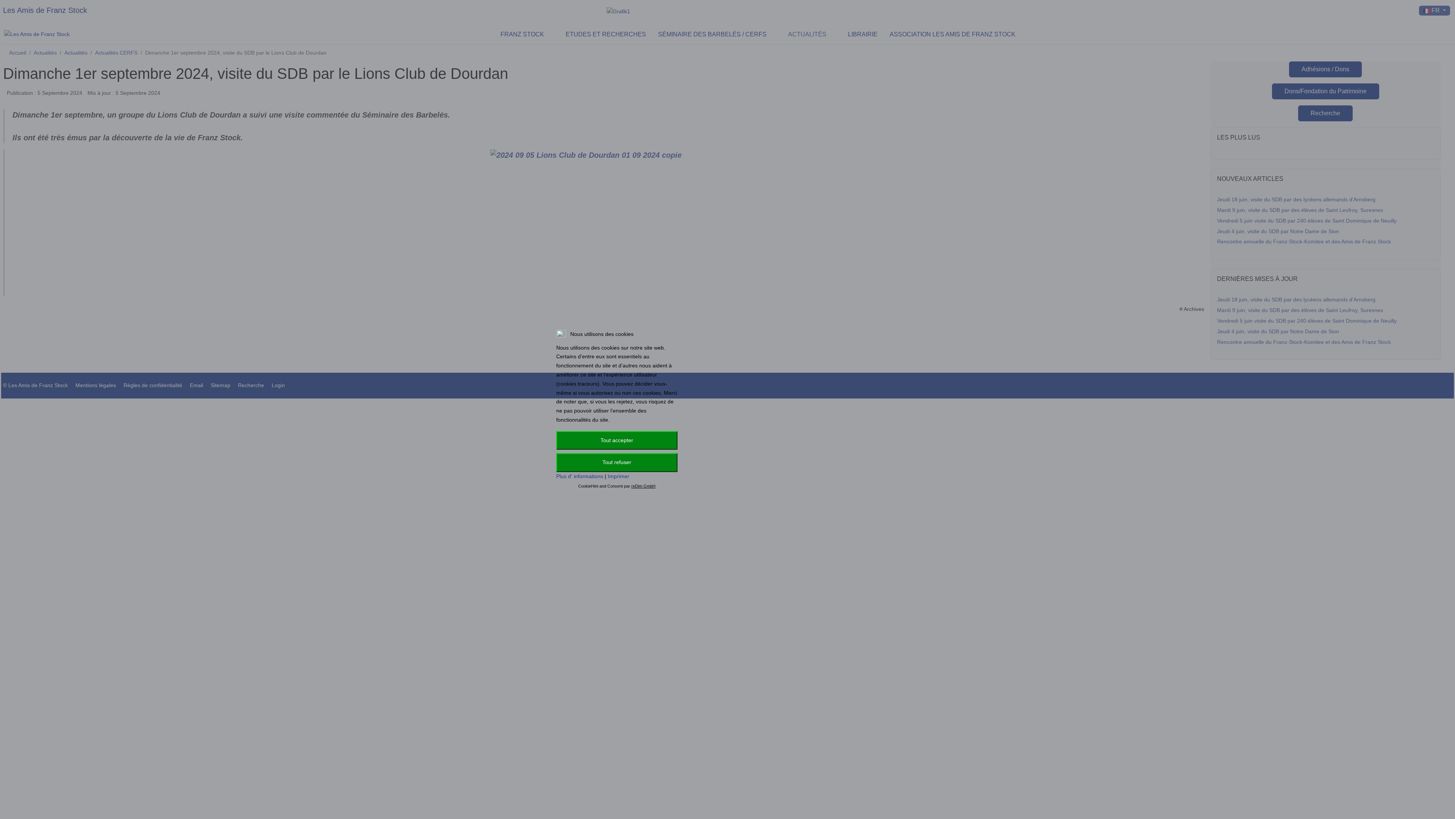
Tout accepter (617, 440)
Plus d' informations (579, 476)
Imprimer (618, 476)
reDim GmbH (643, 486)
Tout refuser (616, 462)
